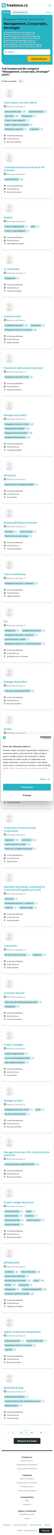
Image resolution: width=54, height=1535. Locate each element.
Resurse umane (31, 37)
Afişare (43, 779)
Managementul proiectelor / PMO (19, 41)
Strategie (10, 46)
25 (20, 81)
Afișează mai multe (27, 1440)
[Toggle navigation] (49, 5)
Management (12, 37)
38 (32, 1432)
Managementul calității (30, 46)
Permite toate (27, 787)
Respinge (27, 795)
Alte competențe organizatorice (19, 33)
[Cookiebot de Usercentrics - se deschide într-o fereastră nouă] (40, 737)
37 (26, 1432)
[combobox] (25, 52)
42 (41, 1432)
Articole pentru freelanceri (27, 1468)
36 (21, 1432)
